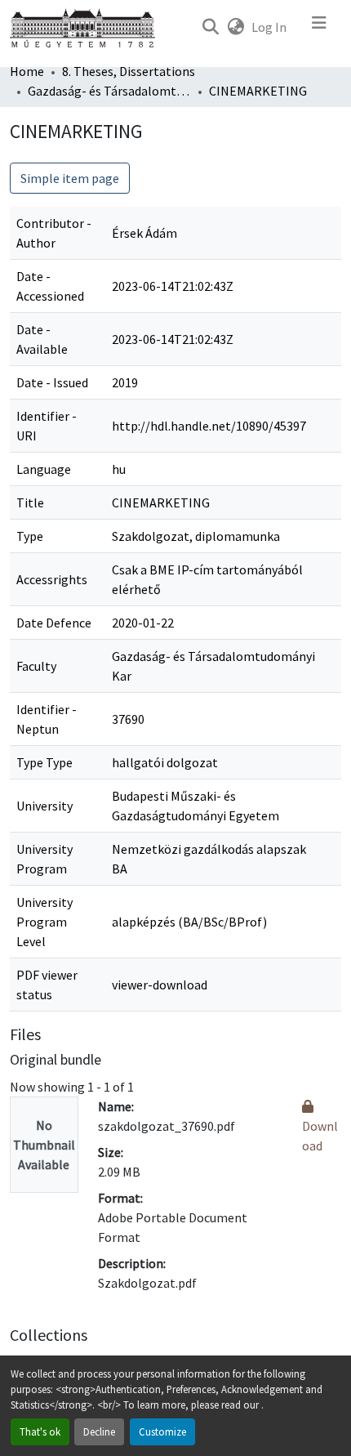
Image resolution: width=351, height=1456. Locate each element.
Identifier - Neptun (46, 719)
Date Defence (53, 622)
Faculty (36, 666)
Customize (162, 1431)
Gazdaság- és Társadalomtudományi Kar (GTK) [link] (109, 91)
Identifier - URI (46, 426)
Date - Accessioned (50, 286)
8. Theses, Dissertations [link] (128, 71)
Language (43, 469)
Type (29, 536)
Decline (99, 1431)
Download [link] (320, 1136)
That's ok (40, 1431)
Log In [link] (269, 27)
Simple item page (69, 178)
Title (30, 502)
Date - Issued (52, 382)
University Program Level (44, 921)
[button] (210, 27)
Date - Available (42, 339)
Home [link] (27, 71)
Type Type (44, 762)
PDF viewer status (47, 985)
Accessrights (51, 579)
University (44, 805)
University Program (44, 859)
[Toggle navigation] (319, 26)
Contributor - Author (53, 233)
